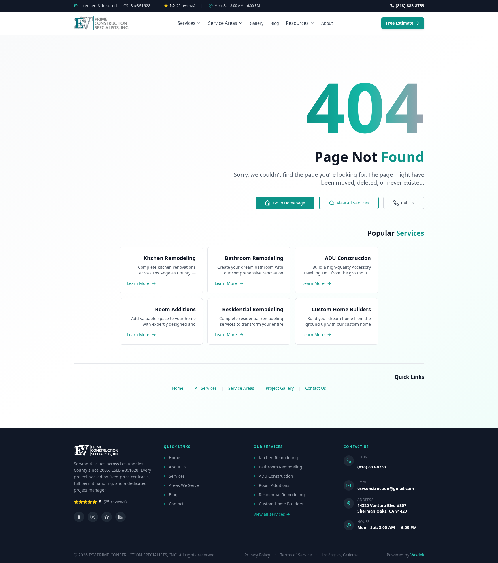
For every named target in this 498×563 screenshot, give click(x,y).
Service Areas (222, 23)
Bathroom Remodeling (280, 467)
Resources (297, 23)
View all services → (272, 514)
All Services (206, 388)
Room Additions (274, 485)
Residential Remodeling (282, 494)
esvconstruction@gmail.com (385, 488)
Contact (176, 503)
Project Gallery (280, 388)
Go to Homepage (289, 203)
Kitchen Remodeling (278, 457)
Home (177, 388)
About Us (177, 467)
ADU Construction (276, 476)
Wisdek (417, 555)
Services (186, 23)
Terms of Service (296, 555)
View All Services (353, 203)
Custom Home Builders (281, 503)
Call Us (407, 203)
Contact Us (315, 388)
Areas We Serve (184, 485)
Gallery (256, 23)
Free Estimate (399, 23)
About (327, 23)
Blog (274, 23)
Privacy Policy (257, 555)
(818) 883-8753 (371, 467)
